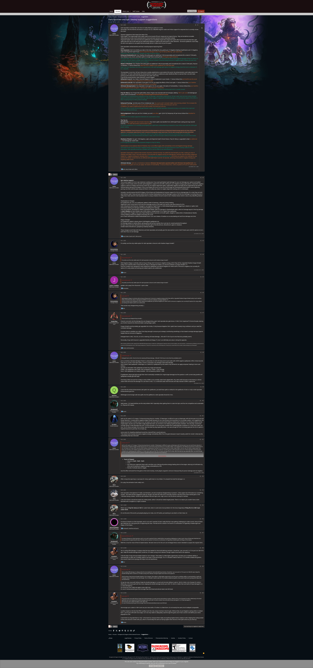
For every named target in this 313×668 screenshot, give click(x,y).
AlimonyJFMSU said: (126, 536)
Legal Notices (128, 638)
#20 (203, 593)
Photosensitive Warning (162, 638)
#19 (203, 566)
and (128, 348)
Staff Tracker (136, 11)
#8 (203, 352)
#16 (203, 519)
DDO (111, 638)
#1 (197, 25)
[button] (130, 11)
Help (143, 11)
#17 (203, 532)
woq (114, 498)
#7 (203, 312)
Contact (191, 638)
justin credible (114, 285)
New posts (111, 14)
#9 (203, 387)
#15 (203, 505)
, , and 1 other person (132, 236)
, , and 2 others (130, 169)
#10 (203, 400)
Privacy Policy (138, 638)
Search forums (118, 14)
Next (114, 174)
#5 (203, 277)
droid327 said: (125, 569)
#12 (203, 439)
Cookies (173, 638)
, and (131, 528)
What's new (126, 11)
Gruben (114, 424)
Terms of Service (148, 638)
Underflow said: (125, 355)
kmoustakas (114, 249)
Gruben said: (125, 442)
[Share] (196, 25)
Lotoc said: (124, 296)
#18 (203, 548)
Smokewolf (114, 409)
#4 (203, 254)
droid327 (114, 556)
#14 (203, 490)
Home (111, 11)
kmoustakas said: (126, 257)
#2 (203, 177)
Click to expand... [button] (162, 456)
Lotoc (111, 22)
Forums (118, 11)
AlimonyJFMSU (114, 527)
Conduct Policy (182, 638)
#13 (203, 476)
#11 (203, 415)
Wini (114, 485)
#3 (203, 240)
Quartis (114, 395)
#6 (203, 292)
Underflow (114, 321)
